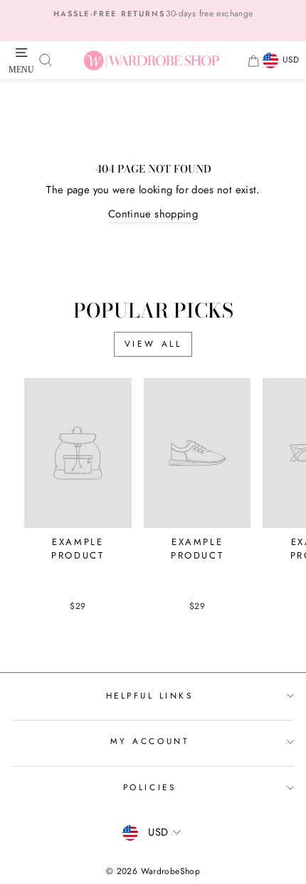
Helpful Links (150, 695)
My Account (149, 741)
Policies (149, 787)
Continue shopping (153, 214)
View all (153, 344)
